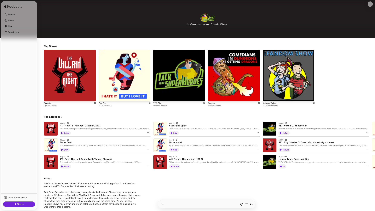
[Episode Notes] (241, 204)
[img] (13, 6)
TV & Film (103, 51)
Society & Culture (270, 51)
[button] (19, 14)
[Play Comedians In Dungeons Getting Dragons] (211, 98)
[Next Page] (372, 145)
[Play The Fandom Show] (266, 98)
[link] (53, 116)
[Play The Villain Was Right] (47, 98)
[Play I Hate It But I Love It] (102, 98)
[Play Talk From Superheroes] (157, 98)
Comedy (47, 51)
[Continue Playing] (246, 204)
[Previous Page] (41, 145)
